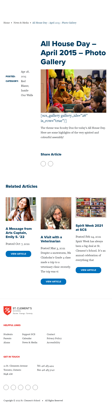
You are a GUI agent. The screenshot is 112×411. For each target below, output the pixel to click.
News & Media (29, 342)
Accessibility (53, 342)
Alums (7, 342)
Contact (51, 334)
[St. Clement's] (18, 310)
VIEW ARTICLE (18, 253)
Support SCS (28, 334)
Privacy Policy (54, 338)
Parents (7, 338)
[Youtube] (27, 387)
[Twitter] (20, 387)
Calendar (27, 338)
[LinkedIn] (6, 387)
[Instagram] (35, 387)
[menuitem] (8, 334)
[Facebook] (13, 387)
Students (8, 334)
